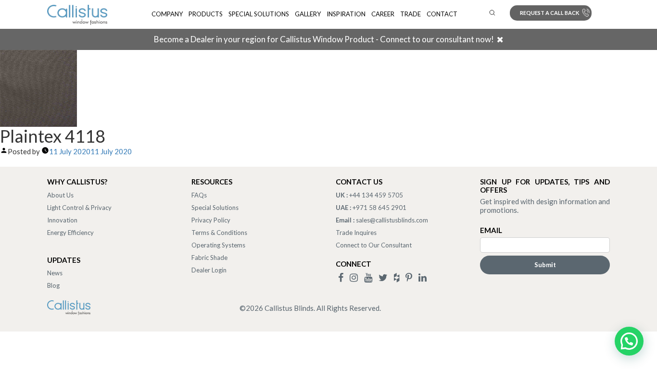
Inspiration (346, 14)
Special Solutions (258, 14)
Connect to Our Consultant (374, 245)
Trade (410, 14)
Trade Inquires (356, 232)
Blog (53, 285)
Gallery (308, 14)
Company (167, 14)
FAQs (199, 195)
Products (206, 14)
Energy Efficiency (70, 232)
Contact (442, 14)
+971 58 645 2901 (379, 207)
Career (382, 14)
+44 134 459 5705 (376, 195)
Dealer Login (209, 270)
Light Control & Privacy (79, 207)
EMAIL (491, 230)
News (55, 273)
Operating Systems (218, 245)
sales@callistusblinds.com (392, 220)
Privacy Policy (210, 220)
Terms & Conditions (219, 232)
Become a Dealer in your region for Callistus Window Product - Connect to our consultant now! (324, 39)
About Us (60, 195)
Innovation (62, 220)
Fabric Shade (209, 257)
